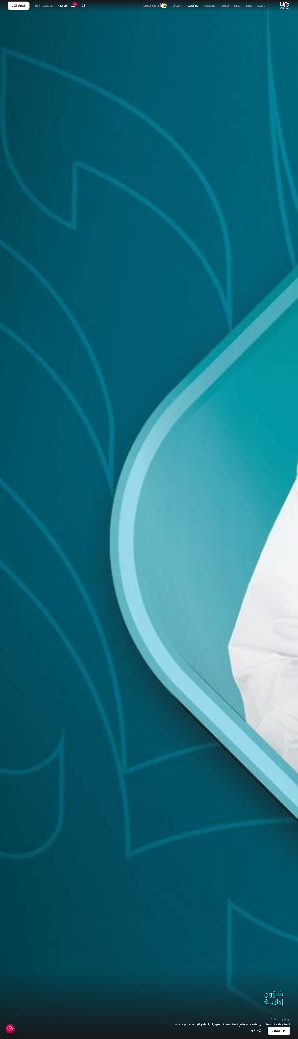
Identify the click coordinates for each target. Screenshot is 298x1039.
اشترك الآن (18, 6)
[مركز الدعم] (10, 1028)
